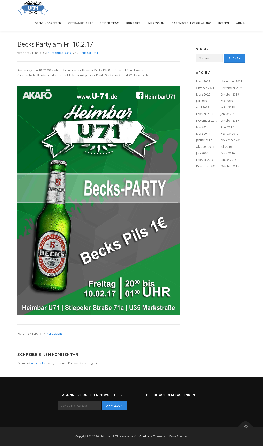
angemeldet (39, 363)
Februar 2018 (205, 114)
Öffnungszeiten (48, 23)
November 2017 (207, 120)
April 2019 (202, 107)
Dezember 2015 (206, 166)
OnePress (145, 436)
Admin (241, 23)
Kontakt (133, 23)
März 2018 (228, 107)
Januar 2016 (228, 160)
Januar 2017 (204, 140)
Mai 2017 (202, 127)
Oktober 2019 (230, 94)
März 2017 (203, 133)
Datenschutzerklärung (191, 23)
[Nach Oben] (245, 426)
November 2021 (231, 81)
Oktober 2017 (230, 120)
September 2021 (232, 88)
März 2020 (203, 94)
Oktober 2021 (205, 88)
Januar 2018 (228, 114)
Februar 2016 (205, 160)
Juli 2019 (201, 101)
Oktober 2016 (205, 147)
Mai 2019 (227, 101)
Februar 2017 (229, 133)
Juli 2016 (226, 147)
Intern (223, 23)
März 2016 (228, 153)
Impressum (156, 23)
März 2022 (203, 81)
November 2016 (231, 140)
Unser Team (109, 23)
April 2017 (227, 127)
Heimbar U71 (89, 53)
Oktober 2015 (230, 166)
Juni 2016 (202, 153)
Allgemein (54, 333)
